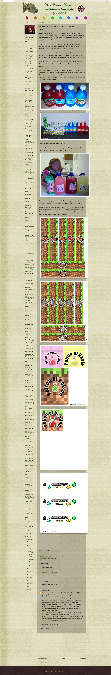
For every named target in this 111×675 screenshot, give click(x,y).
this (66, 72)
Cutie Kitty (28, 155)
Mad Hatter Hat (29, 311)
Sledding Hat (28, 419)
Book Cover (28, 81)
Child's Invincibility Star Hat (29, 106)
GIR (26, 240)
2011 (28, 577)
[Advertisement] (62, 645)
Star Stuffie (28, 431)
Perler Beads (28, 354)
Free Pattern (46, 558)
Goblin (26, 246)
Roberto (44, 590)
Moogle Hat (28, 337)
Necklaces (27, 342)
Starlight (27, 434)
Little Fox (27, 292)
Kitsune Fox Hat (29, 276)
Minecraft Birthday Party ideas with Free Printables (31, 556)
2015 (28, 537)
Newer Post (42, 659)
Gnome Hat (28, 243)
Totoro (26, 463)
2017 (28, 534)
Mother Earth (28, 340)
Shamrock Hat (28, 412)
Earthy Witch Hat (29, 182)
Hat (26, 257)
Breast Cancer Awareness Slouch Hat (28, 88)
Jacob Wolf (28, 269)
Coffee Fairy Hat (29, 126)
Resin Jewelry (28, 404)
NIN (26, 345)
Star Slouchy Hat (29, 422)
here (64, 143)
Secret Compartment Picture (28, 408)
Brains (26, 84)
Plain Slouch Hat (29, 361)
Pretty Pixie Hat (29, 370)
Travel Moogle (29, 465)
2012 (28, 574)
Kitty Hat (27, 280)
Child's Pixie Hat (29, 110)
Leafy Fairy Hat (29, 283)
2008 (28, 586)
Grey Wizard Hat (29, 253)
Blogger (64, 671)
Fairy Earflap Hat (29, 201)
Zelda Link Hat (29, 517)
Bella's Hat (28, 65)
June (29, 548)
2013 (28, 571)
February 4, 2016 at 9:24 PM (50, 572)
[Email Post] (62, 556)
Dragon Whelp (29, 174)
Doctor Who (28, 167)
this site (54, 44)
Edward (27, 191)
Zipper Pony (28, 526)
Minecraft (53, 558)
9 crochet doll (28, 49)
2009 (28, 583)
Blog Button (28, 68)
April (30, 565)
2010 (28, 580)
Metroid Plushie (29, 324)
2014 (28, 569)
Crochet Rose (28, 152)
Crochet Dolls (28, 148)
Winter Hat (28, 506)
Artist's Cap (28, 56)
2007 (28, 589)
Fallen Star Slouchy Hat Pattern (28, 207)
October (30, 539)
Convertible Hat (29, 130)
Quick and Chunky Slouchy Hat (29, 390)
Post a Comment (45, 628)
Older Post (82, 659)
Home (62, 659)
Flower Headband (29, 226)
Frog (26, 238)
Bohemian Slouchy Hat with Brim (29, 77)
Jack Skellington (29, 264)
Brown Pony (28, 93)
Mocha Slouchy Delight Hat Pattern (29, 332)
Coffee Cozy (28, 123)
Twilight (27, 477)
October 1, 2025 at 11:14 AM (50, 624)
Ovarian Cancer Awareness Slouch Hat (29, 349)
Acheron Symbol (29, 51)
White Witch (28, 499)
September (31, 544)
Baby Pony (28, 58)
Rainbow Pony (29, 399)
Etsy (26, 198)
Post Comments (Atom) (51, 663)
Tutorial (27, 474)
